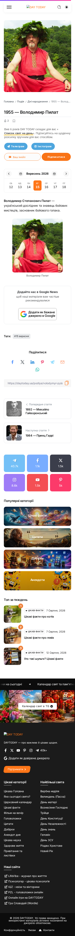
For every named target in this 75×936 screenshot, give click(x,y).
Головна (9, 101)
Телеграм (17, 146)
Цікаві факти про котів (39, 616)
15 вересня (22, 336)
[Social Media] (14, 463)
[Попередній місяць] (9, 174)
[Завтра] (54, 174)
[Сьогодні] (21, 174)
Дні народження (38, 101)
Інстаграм (45, 146)
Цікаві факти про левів (39, 637)
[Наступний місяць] (66, 174)
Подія (20, 101)
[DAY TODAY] (36, 7)
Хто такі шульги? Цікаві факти (43, 658)
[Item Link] (37, 516)
